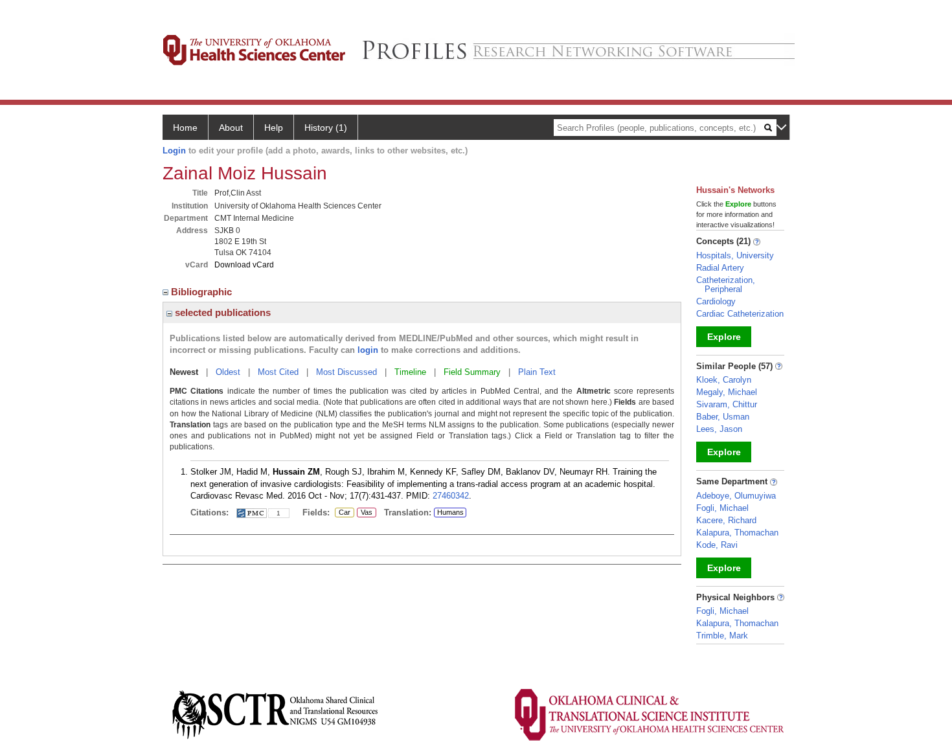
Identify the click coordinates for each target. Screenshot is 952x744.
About (231, 127)
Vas (364, 512)
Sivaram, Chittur (726, 404)
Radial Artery (720, 268)
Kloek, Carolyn (723, 380)
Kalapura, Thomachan (737, 532)
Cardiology (716, 301)
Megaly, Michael (726, 392)
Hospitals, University (735, 255)
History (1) (325, 127)
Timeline (410, 372)
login (367, 350)
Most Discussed (346, 372)
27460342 (451, 496)
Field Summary (472, 372)
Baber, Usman (722, 417)
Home (185, 127)
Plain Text (537, 372)
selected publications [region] (221, 312)
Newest (184, 372)
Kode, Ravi (717, 545)
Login (174, 150)
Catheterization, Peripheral (725, 284)
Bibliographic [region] (202, 291)
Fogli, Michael (722, 508)
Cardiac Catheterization (740, 314)
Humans (450, 512)
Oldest (228, 372)
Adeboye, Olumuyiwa (736, 496)
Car (342, 512)
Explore (724, 337)
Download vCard (244, 264)
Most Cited (278, 372)
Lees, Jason (719, 429)
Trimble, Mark (722, 635)
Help (273, 127)
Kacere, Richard (726, 520)
